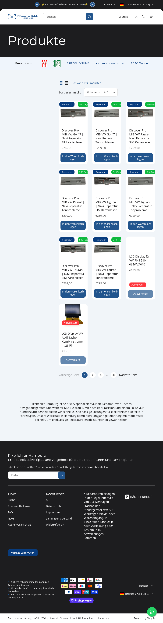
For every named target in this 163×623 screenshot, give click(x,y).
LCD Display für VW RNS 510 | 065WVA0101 (139, 260)
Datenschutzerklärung (20, 618)
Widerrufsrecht (50, 618)
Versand (64, 618)
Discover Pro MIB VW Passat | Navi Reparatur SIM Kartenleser (140, 136)
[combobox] (68, 16)
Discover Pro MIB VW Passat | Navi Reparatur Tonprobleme (73, 204)
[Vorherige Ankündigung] (37, 4)
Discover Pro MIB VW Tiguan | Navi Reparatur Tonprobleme (140, 204)
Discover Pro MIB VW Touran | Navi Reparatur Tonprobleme (107, 272)
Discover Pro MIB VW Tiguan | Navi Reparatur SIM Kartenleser (107, 204)
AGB (36, 618)
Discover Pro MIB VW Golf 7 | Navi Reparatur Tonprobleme (106, 136)
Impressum (104, 618)
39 (114, 374)
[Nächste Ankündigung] (92, 4)
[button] (151, 16)
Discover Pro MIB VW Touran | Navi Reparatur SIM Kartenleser (73, 272)
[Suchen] (89, 16)
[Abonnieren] (61, 475)
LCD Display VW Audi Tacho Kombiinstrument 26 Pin (72, 340)
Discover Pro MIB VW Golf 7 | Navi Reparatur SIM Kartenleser (72, 136)
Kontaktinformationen (83, 618)
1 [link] (84, 374)
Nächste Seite (128, 374)
